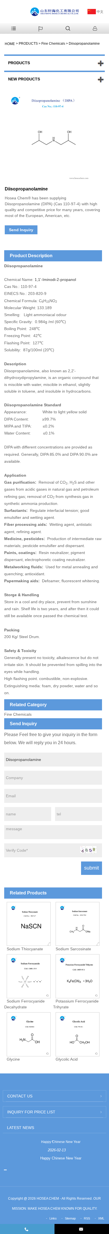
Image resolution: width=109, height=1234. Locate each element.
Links (53, 1218)
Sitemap (70, 1218)
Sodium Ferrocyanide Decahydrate (24, 1004)
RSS (87, 1218)
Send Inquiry (21, 230)
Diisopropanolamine (84, 44)
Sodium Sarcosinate (73, 948)
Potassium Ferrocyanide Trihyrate (76, 1004)
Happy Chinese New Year (60, 1142)
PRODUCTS (28, 44)
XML (101, 1218)
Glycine (13, 1059)
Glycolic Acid (67, 1059)
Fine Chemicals (53, 44)
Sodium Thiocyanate (25, 948)
